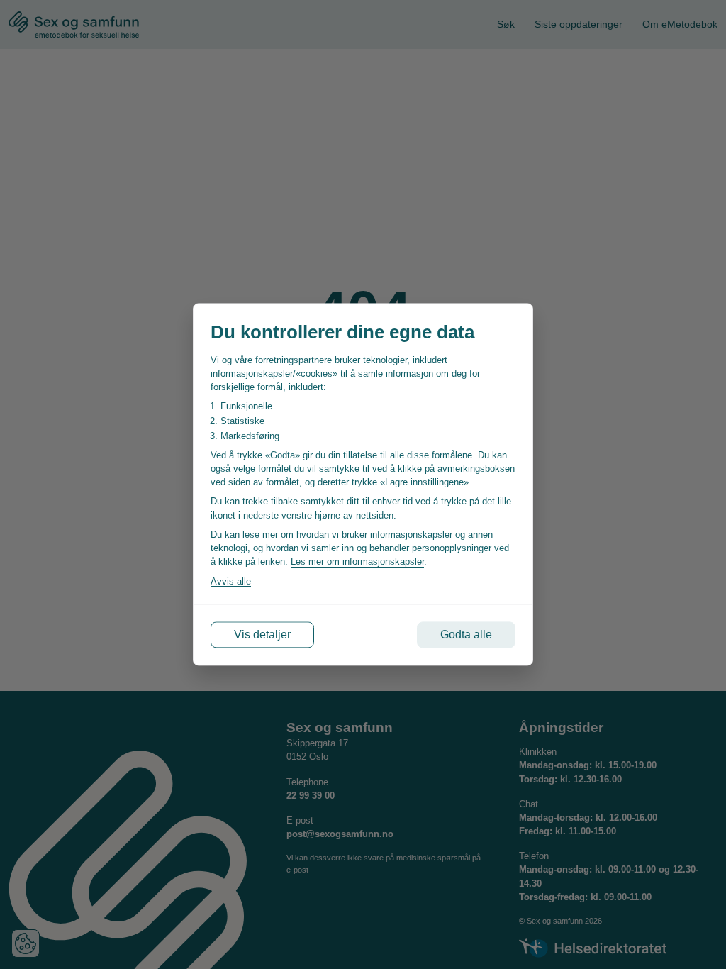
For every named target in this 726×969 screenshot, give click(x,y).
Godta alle (466, 635)
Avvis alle (231, 582)
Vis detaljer (262, 635)
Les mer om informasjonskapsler (357, 562)
